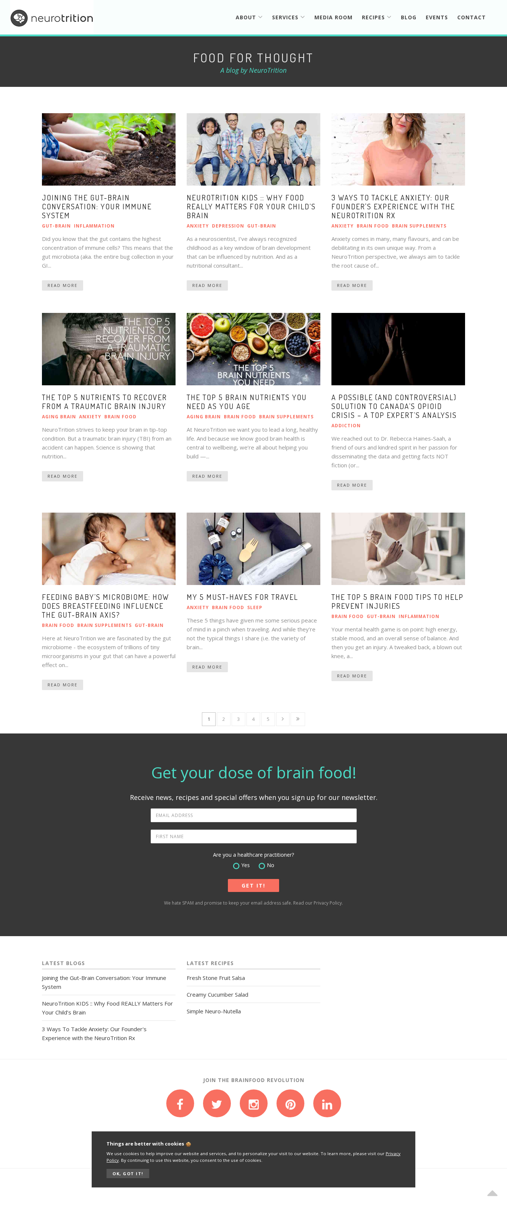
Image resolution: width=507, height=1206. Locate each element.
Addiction (346, 425)
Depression (228, 226)
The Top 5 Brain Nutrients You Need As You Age (247, 401)
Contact (471, 17)
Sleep (254, 607)
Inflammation (94, 226)
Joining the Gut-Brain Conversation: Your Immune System (97, 206)
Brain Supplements (419, 226)
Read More (63, 285)
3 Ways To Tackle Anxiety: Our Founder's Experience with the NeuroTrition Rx (393, 206)
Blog (408, 17)
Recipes (374, 17)
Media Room (333, 17)
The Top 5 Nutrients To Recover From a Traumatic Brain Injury (104, 401)
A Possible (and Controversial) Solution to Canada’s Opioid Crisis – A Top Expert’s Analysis (394, 406)
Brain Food (373, 226)
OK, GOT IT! (127, 1173)
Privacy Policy (328, 903)
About (247, 17)
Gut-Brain (56, 226)
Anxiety (198, 226)
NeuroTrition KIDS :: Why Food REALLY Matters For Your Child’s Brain (251, 206)
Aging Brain (59, 417)
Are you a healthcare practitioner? (253, 854)
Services (286, 17)
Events (437, 17)
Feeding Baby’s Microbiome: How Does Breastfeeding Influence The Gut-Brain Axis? (105, 606)
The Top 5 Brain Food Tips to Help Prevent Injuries (397, 601)
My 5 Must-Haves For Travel (242, 597)
